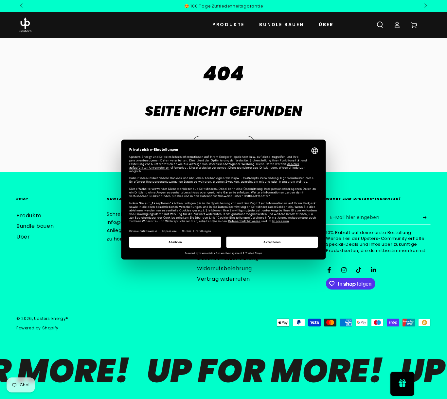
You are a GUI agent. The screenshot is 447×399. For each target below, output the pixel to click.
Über (23, 237)
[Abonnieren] (427, 217)
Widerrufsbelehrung (224, 268)
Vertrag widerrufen (223, 279)
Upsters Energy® (51, 318)
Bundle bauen (35, 226)
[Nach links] (21, 6)
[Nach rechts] (425, 6)
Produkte (29, 215)
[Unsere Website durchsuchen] (379, 25)
